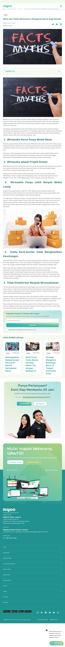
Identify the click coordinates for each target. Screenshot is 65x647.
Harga (5, 591)
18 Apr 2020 (36, 353)
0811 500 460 (11, 538)
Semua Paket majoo (32, 1)
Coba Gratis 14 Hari (15, 462)
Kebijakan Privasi (54, 619)
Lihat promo (14, 470)
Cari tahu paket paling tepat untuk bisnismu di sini (32, 397)
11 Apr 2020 (56, 353)
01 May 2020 (15, 353)
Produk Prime (7, 558)
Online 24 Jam (58, 644)
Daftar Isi (10, 71)
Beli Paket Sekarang (33, 462)
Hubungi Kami (40, 404)
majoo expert (7, 580)
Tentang (5, 602)
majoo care (6, 535)
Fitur (4, 547)
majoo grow (7, 569)
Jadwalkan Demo (24, 404)
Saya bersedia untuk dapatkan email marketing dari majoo (22, 329)
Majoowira (6, 575)
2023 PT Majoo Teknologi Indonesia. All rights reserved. (17, 619)
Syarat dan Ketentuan (43, 619)
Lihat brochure (53, 470)
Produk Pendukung (9, 564)
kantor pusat (7, 514)
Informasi (6, 552)
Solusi (5, 586)
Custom (5, 597)
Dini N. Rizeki (11, 23)
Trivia (5, 15)
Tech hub (6, 527)
